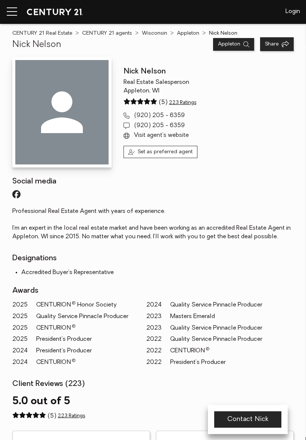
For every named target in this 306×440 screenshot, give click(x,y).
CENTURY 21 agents (107, 33)
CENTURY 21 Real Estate (42, 33)
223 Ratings (182, 102)
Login (292, 12)
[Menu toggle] (12, 12)
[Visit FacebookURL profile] (16, 194)
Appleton (188, 33)
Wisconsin (154, 33)
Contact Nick (247, 419)
